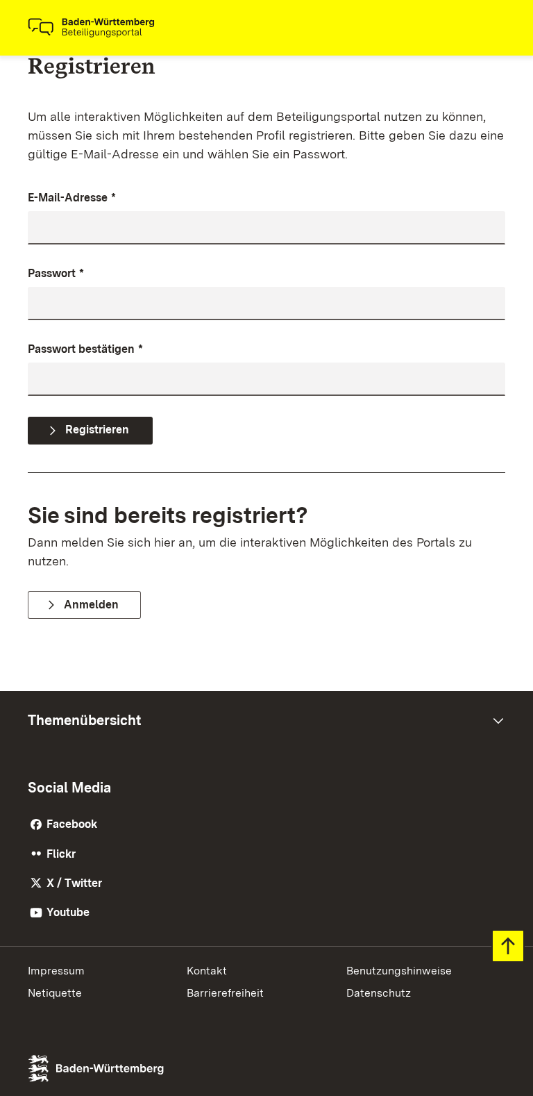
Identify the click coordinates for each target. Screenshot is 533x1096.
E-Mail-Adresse (72, 197)
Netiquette (55, 992)
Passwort (56, 273)
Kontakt (207, 970)
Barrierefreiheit (225, 992)
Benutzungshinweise (399, 970)
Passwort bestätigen (85, 349)
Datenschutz (378, 992)
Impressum (56, 970)
